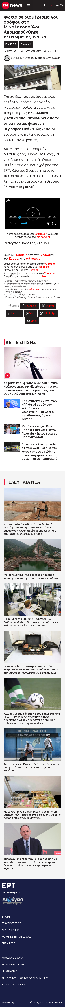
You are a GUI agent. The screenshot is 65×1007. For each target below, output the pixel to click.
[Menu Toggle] (28, 5)
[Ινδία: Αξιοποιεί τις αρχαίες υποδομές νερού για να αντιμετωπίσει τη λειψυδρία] (32, 555)
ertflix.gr (41, 234)
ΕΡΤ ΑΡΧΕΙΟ (8, 943)
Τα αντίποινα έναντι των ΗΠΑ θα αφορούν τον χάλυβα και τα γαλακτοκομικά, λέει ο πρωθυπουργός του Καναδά (39, 410)
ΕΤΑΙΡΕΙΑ (7, 916)
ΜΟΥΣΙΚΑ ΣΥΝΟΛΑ (12, 957)
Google (50, 263)
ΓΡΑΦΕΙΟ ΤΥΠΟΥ (11, 923)
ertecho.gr (43, 237)
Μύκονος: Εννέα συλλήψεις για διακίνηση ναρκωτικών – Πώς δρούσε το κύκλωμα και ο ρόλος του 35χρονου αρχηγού (32, 815)
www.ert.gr (8, 1002)
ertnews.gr (34, 289)
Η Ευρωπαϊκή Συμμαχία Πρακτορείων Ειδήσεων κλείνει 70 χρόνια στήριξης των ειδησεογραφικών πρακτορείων (31, 622)
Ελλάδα (44, 255)
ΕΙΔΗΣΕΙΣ (10, 44)
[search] (44, 5)
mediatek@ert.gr (12, 892)
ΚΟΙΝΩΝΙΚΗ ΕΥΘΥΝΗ (13, 964)
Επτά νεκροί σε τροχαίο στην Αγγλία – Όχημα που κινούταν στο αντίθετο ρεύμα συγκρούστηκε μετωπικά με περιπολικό (40, 451)
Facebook (44, 266)
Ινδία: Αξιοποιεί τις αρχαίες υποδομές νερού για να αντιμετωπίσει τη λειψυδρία (31, 576)
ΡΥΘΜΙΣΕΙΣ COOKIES (13, 984)
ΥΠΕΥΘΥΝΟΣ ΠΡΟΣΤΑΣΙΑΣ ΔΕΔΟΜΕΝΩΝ (25, 977)
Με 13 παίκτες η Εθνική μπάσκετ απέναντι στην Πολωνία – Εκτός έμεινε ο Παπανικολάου (40, 431)
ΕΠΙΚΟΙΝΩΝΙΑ (9, 971)
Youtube (49, 273)
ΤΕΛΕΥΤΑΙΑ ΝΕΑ (22, 482)
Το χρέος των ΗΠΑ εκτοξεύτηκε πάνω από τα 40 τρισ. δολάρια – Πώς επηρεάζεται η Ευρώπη (32, 767)
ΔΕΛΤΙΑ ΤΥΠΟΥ (10, 930)
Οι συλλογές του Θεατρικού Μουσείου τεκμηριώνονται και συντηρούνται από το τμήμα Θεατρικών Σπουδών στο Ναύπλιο (31, 669)
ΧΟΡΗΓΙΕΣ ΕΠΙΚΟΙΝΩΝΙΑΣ (16, 936)
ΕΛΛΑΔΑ (26, 44)
